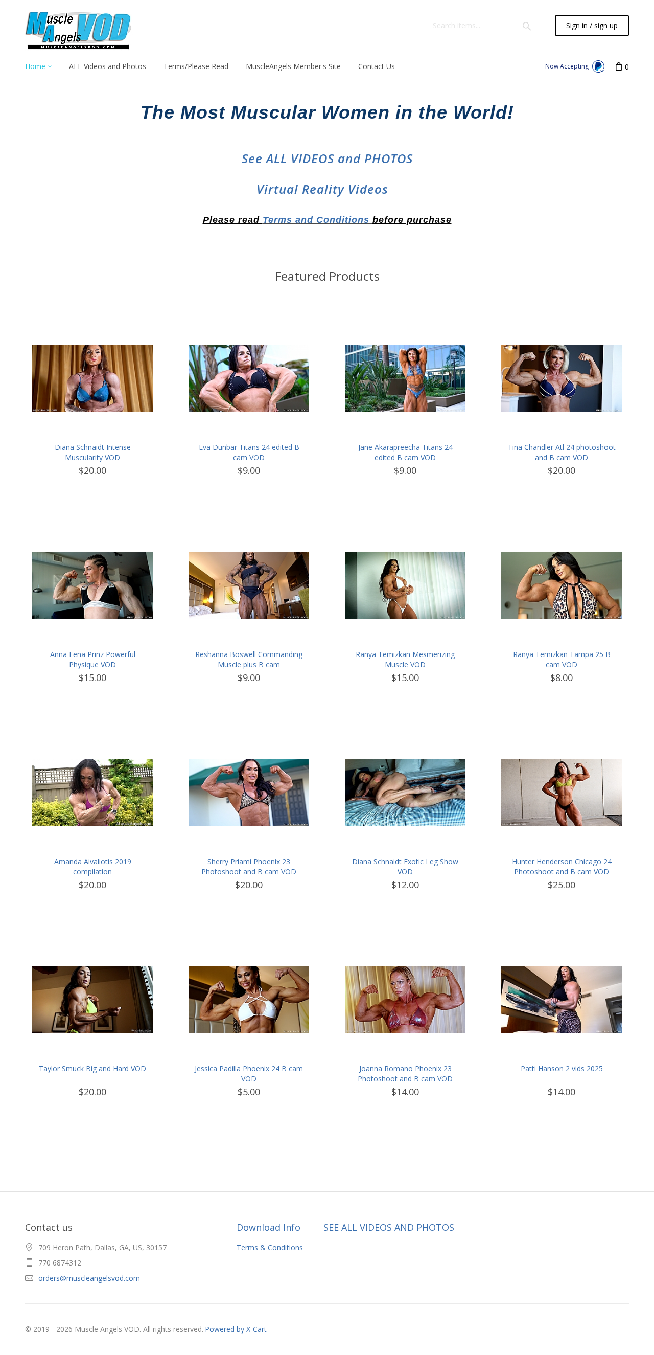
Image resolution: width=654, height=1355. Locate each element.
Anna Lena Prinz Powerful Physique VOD (92, 659)
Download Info (268, 1227)
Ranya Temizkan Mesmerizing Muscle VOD (405, 659)
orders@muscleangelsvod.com (89, 1278)
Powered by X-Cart (236, 1329)
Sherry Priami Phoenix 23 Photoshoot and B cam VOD (248, 866)
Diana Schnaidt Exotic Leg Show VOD (405, 866)
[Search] (527, 25)
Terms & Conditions (270, 1247)
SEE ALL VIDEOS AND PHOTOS (388, 1227)
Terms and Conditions (316, 220)
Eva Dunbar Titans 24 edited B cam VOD (249, 452)
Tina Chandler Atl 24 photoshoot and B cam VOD (562, 452)
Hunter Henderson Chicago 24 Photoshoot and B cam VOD (562, 866)
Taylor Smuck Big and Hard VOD (92, 1068)
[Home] (79, 30)
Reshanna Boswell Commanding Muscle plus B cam (248, 659)
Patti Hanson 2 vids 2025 (562, 1068)
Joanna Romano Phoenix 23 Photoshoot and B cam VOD (405, 1073)
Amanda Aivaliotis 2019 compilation (92, 866)
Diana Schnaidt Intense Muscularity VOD (93, 452)
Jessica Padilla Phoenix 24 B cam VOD (249, 1073)
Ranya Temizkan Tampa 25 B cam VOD (562, 659)
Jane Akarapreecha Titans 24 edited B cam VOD (405, 452)
